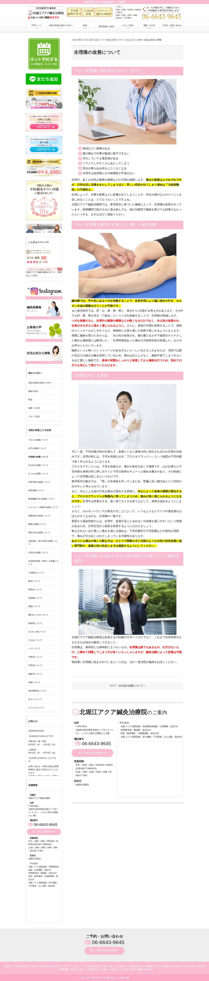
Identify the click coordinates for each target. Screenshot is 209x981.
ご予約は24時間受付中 (92, 752)
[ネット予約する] (44, 54)
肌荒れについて (35, 589)
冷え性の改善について (38, 465)
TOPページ (36, 26)
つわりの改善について (38, 440)
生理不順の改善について (39, 482)
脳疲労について (35, 674)
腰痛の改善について (37, 524)
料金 (85, 26)
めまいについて (35, 699)
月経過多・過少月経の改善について (43, 542)
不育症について (35, 665)
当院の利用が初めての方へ (61, 26)
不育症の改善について (38, 552)
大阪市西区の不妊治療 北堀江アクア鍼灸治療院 (110, 978)
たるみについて (35, 640)
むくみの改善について (38, 473)
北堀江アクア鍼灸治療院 (37, 272)
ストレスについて (36, 707)
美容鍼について (35, 598)
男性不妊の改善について (39, 532)
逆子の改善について (37, 448)
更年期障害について (37, 691)
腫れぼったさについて (38, 615)
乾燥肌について (35, 623)
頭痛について (34, 682)
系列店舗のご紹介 (106, 26)
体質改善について (36, 490)
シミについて (34, 648)
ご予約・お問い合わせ (172, 26)
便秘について (34, 606)
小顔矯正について (36, 573)
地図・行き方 (149, 26)
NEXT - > (127, 685)
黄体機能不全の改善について (41, 499)
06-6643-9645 (93, 743)
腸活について (34, 581)
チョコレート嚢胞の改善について (43, 507)
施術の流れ (33, 391)
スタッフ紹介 (128, 26)
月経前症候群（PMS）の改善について (43, 562)
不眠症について (35, 657)
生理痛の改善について (38, 457)
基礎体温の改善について (39, 516)
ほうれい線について (37, 631)
